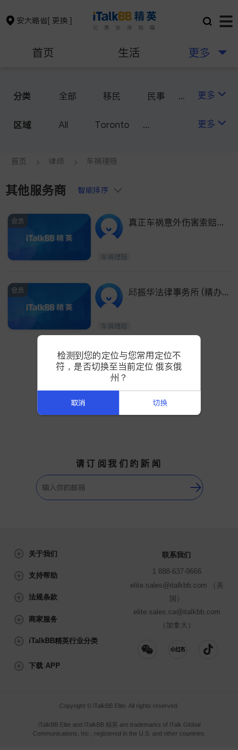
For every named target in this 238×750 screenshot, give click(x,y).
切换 (160, 403)
